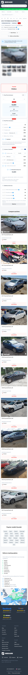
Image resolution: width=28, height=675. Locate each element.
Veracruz (22, 542)
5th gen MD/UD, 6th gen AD (7, 14)
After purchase (5, 644)
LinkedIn (20, 657)
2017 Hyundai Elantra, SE (7, 234)
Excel (11, 533)
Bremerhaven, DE (8, 580)
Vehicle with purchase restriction (12, 189)
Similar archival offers (14, 36)
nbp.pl (16, 180)
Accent (5, 531)
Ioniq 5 (6, 535)
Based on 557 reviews (21, 612)
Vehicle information (20, 80)
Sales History (14, 32)
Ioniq (22, 533)
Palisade (15, 538)
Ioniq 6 (11, 535)
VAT (4, 159)
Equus (6, 533)
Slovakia (6, 573)
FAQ (3, 640)
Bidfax (15, 632)
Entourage (22, 531)
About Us (4, 630)
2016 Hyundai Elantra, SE (7, 479)
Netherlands (7, 571)
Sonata (16, 540)
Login (15, 642)
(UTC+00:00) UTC (10, 669)
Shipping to (6, 133)
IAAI (19, 23)
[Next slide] (24, 54)
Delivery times (5, 646)
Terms (9, 673)
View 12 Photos (7, 62)
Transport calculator (6, 650)
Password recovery (18, 646)
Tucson (5, 542)
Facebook (6, 657)
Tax (4, 156)
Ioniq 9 (17, 535)
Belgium (6, 563)
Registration (16, 644)
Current (3, 5)
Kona (22, 535)
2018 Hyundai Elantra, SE (7, 326)
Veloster (11, 542)
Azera (10, 531)
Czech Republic (7, 565)
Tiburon (22, 540)
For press (4, 632)
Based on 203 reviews (7, 619)
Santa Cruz (22, 538)
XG (14, 544)
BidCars (3, 11)
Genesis (16, 533)
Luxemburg (6, 570)
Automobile (9, 11)
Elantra (23, 11)
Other (10, 538)
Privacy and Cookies (16, 673)
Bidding (8, 80)
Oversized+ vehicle (9, 198)
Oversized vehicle (9, 195)
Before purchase (5, 642)
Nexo (5, 538)
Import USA (16, 636)
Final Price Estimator (8, 95)
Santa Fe (5, 540)
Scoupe (11, 540)
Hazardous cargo (9, 192)
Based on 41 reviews (7, 612)
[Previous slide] (3, 54)
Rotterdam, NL (7, 578)
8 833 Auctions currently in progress (14, 9)
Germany (6, 568)
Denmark (6, 567)
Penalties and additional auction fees (8, 144)
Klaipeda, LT (7, 583)
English (19, 669)
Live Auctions (21, 9)
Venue (16, 542)
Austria (5, 562)
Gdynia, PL (6, 581)
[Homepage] (7, 2)
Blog (3, 628)
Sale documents (5, 648)
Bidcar (15, 634)
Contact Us (4, 634)
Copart (15, 630)
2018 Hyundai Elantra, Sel (7, 357)
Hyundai (16, 11)
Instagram (13, 657)
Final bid (14, 102)
